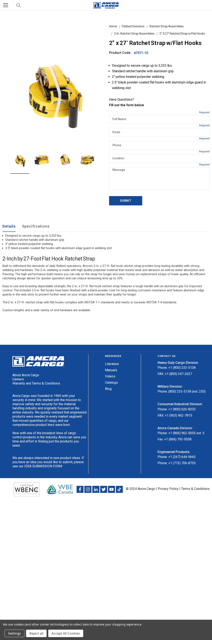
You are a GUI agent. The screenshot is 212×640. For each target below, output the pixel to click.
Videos (110, 376)
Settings (14, 633)
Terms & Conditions (195, 489)
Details (9, 226)
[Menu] (5, 5)
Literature (112, 364)
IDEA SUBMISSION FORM (43, 466)
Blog (108, 389)
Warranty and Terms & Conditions (36, 383)
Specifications (36, 226)
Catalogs (111, 382)
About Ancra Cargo (25, 375)
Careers (18, 379)
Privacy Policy (168, 489)
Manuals (111, 370)
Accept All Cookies (66, 633)
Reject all (36, 633)
